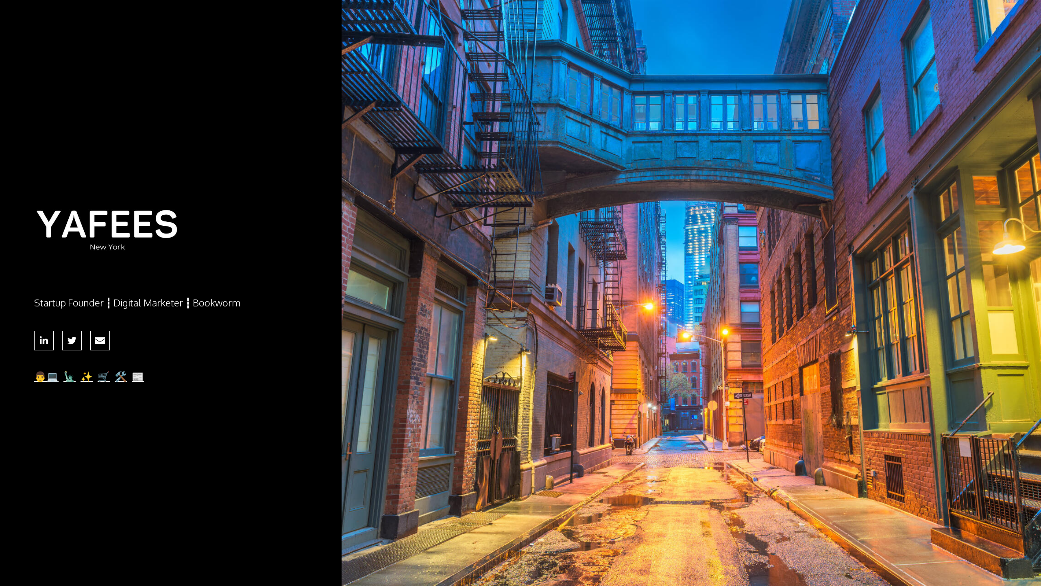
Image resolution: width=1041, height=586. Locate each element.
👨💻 (46, 376)
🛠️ (121, 376)
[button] (44, 340)
